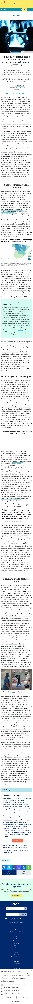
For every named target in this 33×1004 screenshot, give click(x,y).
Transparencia (16, 945)
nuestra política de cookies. (7, 981)
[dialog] (16, 986)
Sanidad (16, 936)
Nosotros (16, 954)
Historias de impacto (16, 956)
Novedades (16, 959)
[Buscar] (25, 908)
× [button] (31, 970)
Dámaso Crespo (17, 461)
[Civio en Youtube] (20, 919)
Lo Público (16, 934)
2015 (2, 293)
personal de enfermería (9, 660)
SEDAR (18, 593)
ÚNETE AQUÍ (17, 841)
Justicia (16, 938)
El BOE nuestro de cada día (16, 931)
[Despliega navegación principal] (30, 9)
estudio (9, 295)
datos (2, 280)
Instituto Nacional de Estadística (11, 499)
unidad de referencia (7, 211)
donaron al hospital (14, 755)
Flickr (22, 692)
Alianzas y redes (16, 965)
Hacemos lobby (16, 968)
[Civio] (4, 9)
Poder (16, 947)
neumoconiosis (6, 205)
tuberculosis (26, 323)
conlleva (20, 329)
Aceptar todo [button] (8, 997)
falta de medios (7, 585)
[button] (7, 790)
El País (24, 562)
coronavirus (16, 124)
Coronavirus (5, 860)
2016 (27, 291)
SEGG (12, 466)
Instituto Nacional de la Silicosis (12, 209)
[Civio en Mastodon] (14, 919)
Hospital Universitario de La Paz (13, 618)
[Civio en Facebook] (8, 919)
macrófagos (4, 148)
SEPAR (25, 297)
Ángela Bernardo (19, 85)
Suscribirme (23, 914)
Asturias (3, 735)
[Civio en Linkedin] (17, 919)
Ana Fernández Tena (11, 348)
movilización (22, 399)
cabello (8, 103)
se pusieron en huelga (13, 164)
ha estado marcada (19, 542)
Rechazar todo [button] (24, 997)
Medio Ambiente (16, 943)
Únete (24, 9)
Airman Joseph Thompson (27, 51)
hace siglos (8, 131)
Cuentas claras (16, 963)
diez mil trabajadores (21, 218)
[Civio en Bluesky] (6, 919)
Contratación (16, 940)
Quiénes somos (16, 961)
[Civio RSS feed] (26, 919)
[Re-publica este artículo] (26, 93)
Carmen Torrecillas (20, 87)
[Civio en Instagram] (11, 919)
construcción (5, 179)
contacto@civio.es (17, 922)
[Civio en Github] (23, 919)
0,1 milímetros (13, 101)
